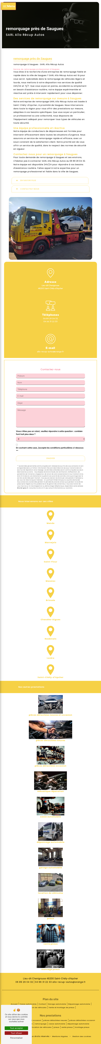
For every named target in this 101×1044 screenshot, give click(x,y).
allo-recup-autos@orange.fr (50, 351)
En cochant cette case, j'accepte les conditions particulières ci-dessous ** (50, 449)
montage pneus (82, 1027)
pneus (56, 1027)
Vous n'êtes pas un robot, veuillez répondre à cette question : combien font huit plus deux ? (49, 432)
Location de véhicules (37, 1007)
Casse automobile (28, 1004)
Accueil (14, 1004)
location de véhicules (42, 1027)
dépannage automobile (78, 1024)
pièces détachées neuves (55, 1020)
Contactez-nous (29, 189)
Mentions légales (60, 1036)
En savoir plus (28, 180)
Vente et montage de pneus (61, 1007)
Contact (42, 1004)
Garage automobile (57, 1004)
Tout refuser (16, 1033)
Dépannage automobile (79, 1004)
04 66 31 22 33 (50, 321)
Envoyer (50, 458)
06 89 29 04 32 (50, 318)
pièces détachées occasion (82, 1020)
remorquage (41, 1024)
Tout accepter (16, 1028)
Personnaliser (16, 1038)
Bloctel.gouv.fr (22, 488)
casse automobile (57, 1024)
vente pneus (67, 1027)
